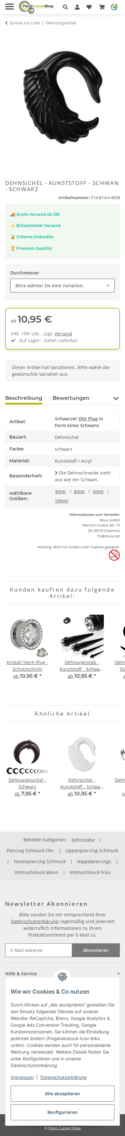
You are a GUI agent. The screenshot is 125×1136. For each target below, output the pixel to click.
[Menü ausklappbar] (9, 4)
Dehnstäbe (83, 840)
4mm (79, 491)
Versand (63, 334)
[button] (65, 7)
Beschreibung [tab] (23, 398)
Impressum (22, 1077)
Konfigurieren (62, 1112)
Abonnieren (96, 950)
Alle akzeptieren (62, 1093)
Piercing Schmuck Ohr (30, 850)
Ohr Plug (88, 419)
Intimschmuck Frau (90, 872)
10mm (61, 501)
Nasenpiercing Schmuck (40, 861)
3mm (60, 491)
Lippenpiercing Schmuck (91, 850)
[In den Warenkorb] (10, 35)
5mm (98, 491)
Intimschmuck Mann (36, 872)
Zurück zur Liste (25, 23)
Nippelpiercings (94, 861)
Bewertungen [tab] (71, 398)
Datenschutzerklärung (63, 1077)
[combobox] (62, 285)
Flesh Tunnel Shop (64, 1128)
